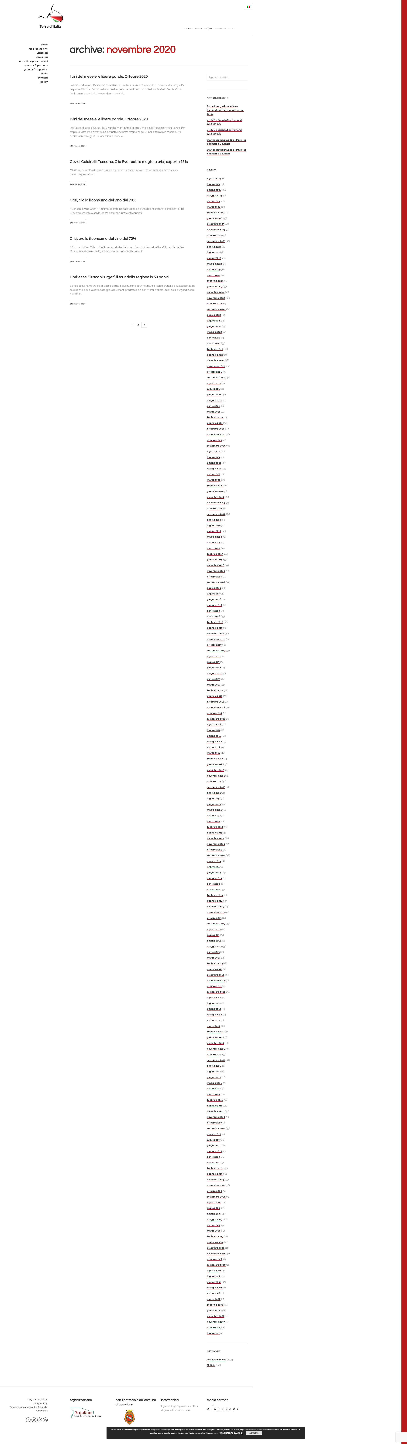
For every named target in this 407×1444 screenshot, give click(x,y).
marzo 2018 (213, 616)
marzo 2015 (213, 821)
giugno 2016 (214, 736)
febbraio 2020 (215, 485)
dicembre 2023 (215, 224)
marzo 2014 (213, 889)
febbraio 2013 (215, 963)
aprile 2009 (213, 1225)
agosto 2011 (214, 1066)
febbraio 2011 (215, 1100)
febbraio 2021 (215, 417)
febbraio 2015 (215, 827)
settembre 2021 (216, 377)
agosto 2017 (214, 656)
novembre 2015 (216, 776)
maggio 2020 (214, 468)
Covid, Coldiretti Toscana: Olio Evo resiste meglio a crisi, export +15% (129, 162)
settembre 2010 (216, 1128)
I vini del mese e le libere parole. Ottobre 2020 (109, 77)
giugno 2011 (214, 1077)
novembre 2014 (216, 844)
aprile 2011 (213, 1088)
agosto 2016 (214, 724)
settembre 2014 (216, 855)
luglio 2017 (213, 662)
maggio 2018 (214, 605)
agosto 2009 (214, 1202)
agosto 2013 (214, 929)
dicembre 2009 (215, 1179)
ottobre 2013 (214, 918)
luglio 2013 (213, 935)
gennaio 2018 (215, 628)
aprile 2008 (213, 1293)
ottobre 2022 (214, 303)
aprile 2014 (213, 884)
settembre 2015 (216, 787)
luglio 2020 (213, 457)
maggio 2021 (214, 400)
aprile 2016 (213, 747)
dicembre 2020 (215, 428)
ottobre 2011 (214, 1054)
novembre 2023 (216, 229)
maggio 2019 (214, 537)
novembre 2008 (216, 1253)
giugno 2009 (214, 1213)
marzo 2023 (213, 275)
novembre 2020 (216, 434)
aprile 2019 (213, 542)
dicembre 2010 (215, 1111)
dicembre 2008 (215, 1248)
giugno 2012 (214, 1009)
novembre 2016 (216, 707)
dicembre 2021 (215, 360)
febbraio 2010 (215, 1168)
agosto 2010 (214, 1134)
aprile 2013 (213, 952)
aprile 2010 (213, 1157)
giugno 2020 (214, 463)
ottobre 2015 (214, 781)
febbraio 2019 (215, 554)
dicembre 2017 (215, 633)
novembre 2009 (216, 1185)
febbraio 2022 (215, 349)
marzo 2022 (214, 343)
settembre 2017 (216, 650)
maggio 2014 (214, 878)
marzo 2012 (213, 1026)
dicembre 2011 (215, 1043)
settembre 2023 (216, 241)
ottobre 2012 (214, 986)
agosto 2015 (214, 793)
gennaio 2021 (215, 423)
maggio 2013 (214, 946)
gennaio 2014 (215, 901)
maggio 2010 (214, 1151)
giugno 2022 (214, 326)
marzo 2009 (214, 1230)
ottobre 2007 (214, 1327)
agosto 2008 (214, 1270)
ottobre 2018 (214, 576)
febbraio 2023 (215, 281)
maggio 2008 (214, 1287)
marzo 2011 (213, 1094)
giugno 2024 (214, 190)
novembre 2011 (216, 1049)
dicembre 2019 (215, 497)
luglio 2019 (213, 525)
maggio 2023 (214, 264)
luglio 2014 (213, 866)
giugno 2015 (214, 804)
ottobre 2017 (214, 645)
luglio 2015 (213, 798)
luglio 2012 (213, 1003)
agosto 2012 (214, 997)
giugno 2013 (214, 940)
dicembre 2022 (215, 292)
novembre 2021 (216, 366)
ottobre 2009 (214, 1191)
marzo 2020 (214, 480)
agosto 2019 (214, 520)
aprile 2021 (213, 406)
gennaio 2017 (214, 696)
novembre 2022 (216, 298)
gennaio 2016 (215, 764)
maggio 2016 (214, 741)
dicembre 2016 (215, 701)
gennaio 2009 (215, 1242)
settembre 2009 (216, 1196)
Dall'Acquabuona (216, 1359)
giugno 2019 (214, 531)
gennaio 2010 (215, 1174)
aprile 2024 (213, 201)
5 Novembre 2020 (78, 103)
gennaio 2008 (215, 1310)
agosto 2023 (214, 247)
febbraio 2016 (215, 758)
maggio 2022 (214, 332)
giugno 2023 (214, 258)
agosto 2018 (214, 588)
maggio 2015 (214, 810)
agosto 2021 (214, 383)
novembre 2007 (216, 1322)
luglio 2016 (213, 730)
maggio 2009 (214, 1219)
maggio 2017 (214, 673)
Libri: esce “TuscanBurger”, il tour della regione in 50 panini (119, 277)
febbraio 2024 (215, 212)
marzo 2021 (213, 411)
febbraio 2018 (215, 622)
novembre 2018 (216, 571)
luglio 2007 (213, 1333)
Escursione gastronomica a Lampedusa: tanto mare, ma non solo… (225, 110)
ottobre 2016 (214, 713)
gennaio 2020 (215, 491)
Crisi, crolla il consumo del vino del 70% (103, 200)
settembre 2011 (216, 1060)
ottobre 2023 (214, 235)
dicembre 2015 (215, 770)
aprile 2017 (213, 679)
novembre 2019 (216, 502)
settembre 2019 (216, 514)
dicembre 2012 (215, 975)
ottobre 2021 (214, 372)
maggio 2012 (214, 1014)
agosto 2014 (214, 861)
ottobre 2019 (214, 508)
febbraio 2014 (215, 895)
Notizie (211, 1365)
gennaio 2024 (215, 218)
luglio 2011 (213, 1071)
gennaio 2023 (214, 286)
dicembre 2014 (215, 838)
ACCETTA (254, 1432)
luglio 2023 (213, 252)
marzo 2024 (214, 207)
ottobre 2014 (214, 849)
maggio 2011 (214, 1083)
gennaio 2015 (214, 832)
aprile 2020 (213, 474)
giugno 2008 (214, 1282)
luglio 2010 (213, 1140)
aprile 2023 (213, 269)
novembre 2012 (216, 980)
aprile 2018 (213, 611)
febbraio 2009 (215, 1236)
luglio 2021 (213, 389)
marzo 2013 (213, 957)
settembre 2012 (216, 992)
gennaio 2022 (215, 355)
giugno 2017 (214, 667)
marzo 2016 (213, 753)
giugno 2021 (214, 394)
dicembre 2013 (215, 906)
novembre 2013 (216, 912)
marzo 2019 (213, 548)
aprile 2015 (213, 815)
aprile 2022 (213, 337)
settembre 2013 (216, 923)
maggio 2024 (214, 195)
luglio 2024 (213, 184)
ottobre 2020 (214, 440)
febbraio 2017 (215, 690)
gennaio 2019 (215, 559)
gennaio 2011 (214, 1105)
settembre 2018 (216, 582)
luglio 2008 (213, 1276)
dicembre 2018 (215, 565)
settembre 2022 (216, 309)
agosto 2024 (214, 178)
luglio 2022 (213, 320)
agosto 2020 (214, 451)
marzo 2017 (213, 684)
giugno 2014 (214, 872)
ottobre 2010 (214, 1122)
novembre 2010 (216, 1117)
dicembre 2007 (215, 1316)
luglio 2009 (213, 1208)
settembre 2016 (216, 719)
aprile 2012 (213, 1020)
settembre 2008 (216, 1265)
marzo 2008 (214, 1299)
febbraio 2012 (215, 1031)
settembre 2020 (216, 445)
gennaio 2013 (214, 969)
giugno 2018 (214, 599)
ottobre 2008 (214, 1259)
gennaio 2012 (215, 1037)
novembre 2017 (216, 639)
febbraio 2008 (215, 1305)
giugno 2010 (214, 1145)
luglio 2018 (213, 593)
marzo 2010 (213, 1162)
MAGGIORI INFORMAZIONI (231, 1433)
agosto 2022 (214, 315)
